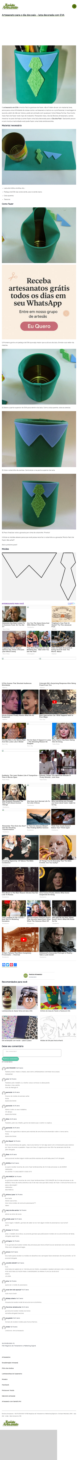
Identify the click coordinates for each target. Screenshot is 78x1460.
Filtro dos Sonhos (8, 1368)
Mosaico (5, 1379)
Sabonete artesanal (8, 1396)
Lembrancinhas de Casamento (12, 1374)
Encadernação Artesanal (10, 1362)
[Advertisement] (39, 31)
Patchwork (5, 1385)
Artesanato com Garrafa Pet (11, 1401)
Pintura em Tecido (8, 1390)
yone (7, 1079)
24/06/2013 (32, 977)
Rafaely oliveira (11, 1298)
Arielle (8, 1327)
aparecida (9, 1092)
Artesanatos (6, 1357)
